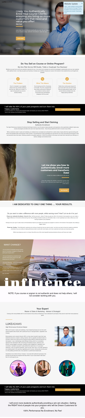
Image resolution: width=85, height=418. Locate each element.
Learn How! (20, 38)
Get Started (64, 190)
